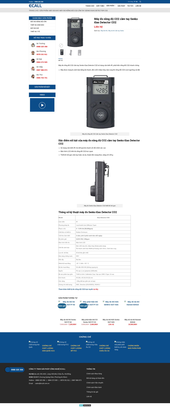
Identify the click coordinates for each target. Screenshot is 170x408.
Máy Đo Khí (53, 10)
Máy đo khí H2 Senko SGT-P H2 (68, 321)
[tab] (60, 60)
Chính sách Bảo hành (94, 387)
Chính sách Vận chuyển (94, 383)
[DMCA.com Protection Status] (85, 405)
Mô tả (60, 60)
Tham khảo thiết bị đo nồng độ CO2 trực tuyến (78, 289)
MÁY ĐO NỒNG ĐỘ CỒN (38, 21)
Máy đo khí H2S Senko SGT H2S (111, 321)
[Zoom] (61, 45)
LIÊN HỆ (138, 6)
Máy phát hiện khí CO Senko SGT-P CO (89, 321)
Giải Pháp (121, 6)
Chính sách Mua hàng (94, 374)
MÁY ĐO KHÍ (34, 28)
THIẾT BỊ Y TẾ (35, 31)
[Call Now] (7, 369)
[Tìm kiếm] (140, 1)
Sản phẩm (110, 6)
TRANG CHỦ (89, 6)
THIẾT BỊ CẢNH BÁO (37, 25)
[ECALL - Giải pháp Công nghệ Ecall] (39, 5)
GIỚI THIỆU (100, 6)
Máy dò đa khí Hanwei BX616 (133, 321)
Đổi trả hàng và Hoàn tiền (95, 378)
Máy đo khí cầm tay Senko (116, 30)
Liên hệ (89, 396)
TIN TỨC (130, 6)
